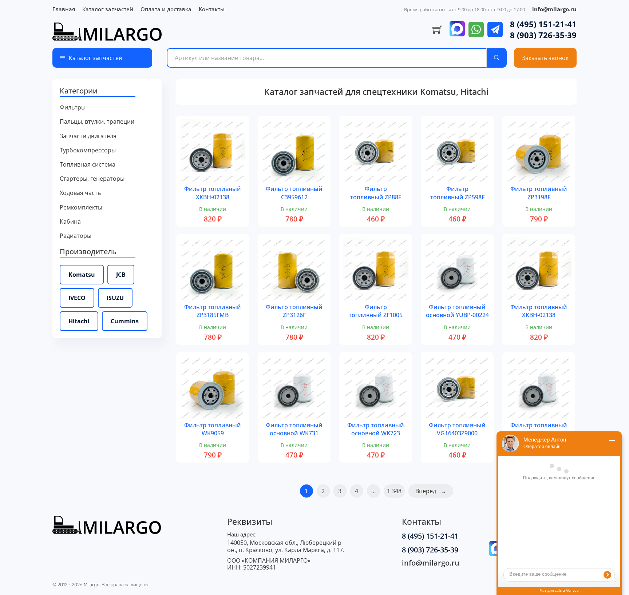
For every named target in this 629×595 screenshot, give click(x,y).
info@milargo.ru (554, 9)
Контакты (212, 9)
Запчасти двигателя (88, 136)
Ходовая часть (80, 192)
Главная (63, 9)
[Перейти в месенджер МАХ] (457, 29)
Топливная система (87, 164)
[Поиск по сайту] (497, 58)
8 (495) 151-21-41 (543, 24)
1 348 (394, 491)
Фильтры (73, 107)
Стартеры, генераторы (92, 178)
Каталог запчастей (107, 9)
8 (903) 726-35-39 (543, 34)
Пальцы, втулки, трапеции (97, 121)
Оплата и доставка (166, 9)
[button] (107, 91)
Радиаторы (75, 235)
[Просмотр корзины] (437, 30)
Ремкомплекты (81, 207)
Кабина (70, 221)
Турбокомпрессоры (88, 150)
